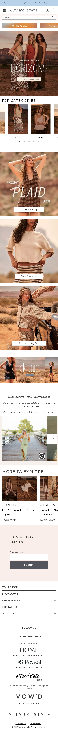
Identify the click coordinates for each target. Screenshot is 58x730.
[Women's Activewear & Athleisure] (19, 25)
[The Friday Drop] (29, 184)
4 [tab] (33, 141)
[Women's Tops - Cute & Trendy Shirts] (40, 119)
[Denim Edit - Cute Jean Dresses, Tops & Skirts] (29, 370)
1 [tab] (19, 141)
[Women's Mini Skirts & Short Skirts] (18, 119)
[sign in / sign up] (47, 10)
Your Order (10, 587)
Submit (29, 565)
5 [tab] (38, 141)
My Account (10, 593)
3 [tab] (29, 141)
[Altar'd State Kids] (29, 676)
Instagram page (47, 412)
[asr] (29, 661)
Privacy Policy (35, 724)
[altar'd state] (24, 10)
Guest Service (11, 600)
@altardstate (30, 403)
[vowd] (29, 696)
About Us (8, 613)
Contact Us (10, 607)
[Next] (52, 439)
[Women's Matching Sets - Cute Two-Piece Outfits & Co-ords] (29, 318)
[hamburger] (4, 10)
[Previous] (6, 439)
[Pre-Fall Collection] (29, 63)
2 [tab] (24, 141)
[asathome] (29, 647)
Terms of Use (21, 724)
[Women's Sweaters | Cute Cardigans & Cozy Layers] (29, 251)
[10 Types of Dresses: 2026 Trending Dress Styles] (19, 488)
